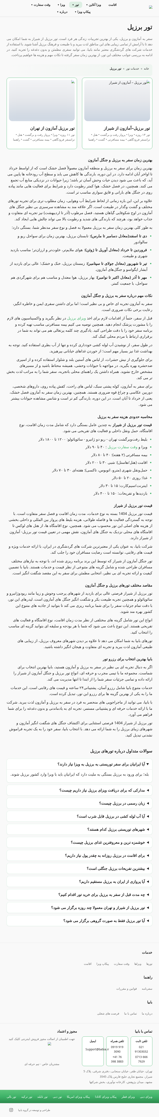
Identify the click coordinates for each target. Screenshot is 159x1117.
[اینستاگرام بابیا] (11, 1110)
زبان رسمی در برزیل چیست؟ (122, 803)
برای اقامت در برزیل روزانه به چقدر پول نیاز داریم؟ (105, 855)
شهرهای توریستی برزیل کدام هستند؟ (116, 829)
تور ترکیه (26, 1097)
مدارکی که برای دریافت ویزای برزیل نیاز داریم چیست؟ (102, 790)
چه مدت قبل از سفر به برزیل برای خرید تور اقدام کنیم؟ (101, 894)
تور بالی (11, 1097)
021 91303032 (141, 1049)
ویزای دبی (146, 1097)
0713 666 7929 (141, 1059)
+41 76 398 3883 (117, 1059)
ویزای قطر (128, 1097)
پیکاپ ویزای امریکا (78, 1097)
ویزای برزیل (76, 318)
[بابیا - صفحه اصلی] (142, 8)
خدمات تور (132, 68)
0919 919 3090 (117, 1049)
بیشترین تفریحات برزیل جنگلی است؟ (116, 868)
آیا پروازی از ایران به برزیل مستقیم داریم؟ (112, 881)
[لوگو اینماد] (42, 1051)
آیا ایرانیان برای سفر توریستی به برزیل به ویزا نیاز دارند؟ (101, 764)
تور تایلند (42, 1097)
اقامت (112, 4)
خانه (146, 68)
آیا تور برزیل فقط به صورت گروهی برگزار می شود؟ (104, 920)
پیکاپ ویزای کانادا (106, 1097)
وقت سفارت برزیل (122, 446)
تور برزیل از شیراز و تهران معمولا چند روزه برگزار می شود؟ (98, 907)
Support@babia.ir (97, 1049)
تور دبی (57, 1097)
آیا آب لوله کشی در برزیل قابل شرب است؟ (111, 816)
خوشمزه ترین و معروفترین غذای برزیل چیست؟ (108, 842)
